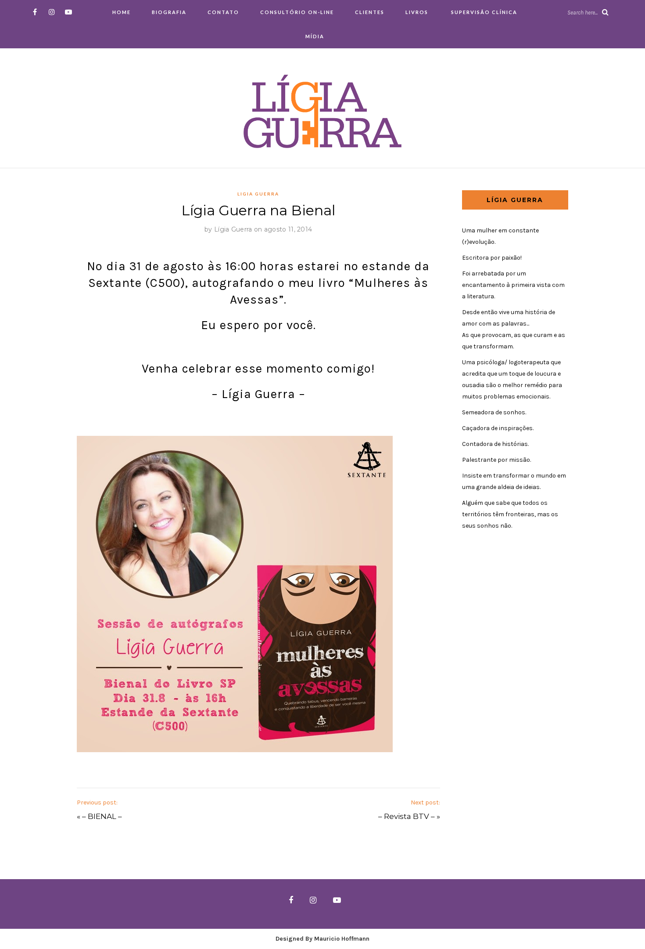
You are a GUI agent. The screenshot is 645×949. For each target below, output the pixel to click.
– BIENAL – (102, 816)
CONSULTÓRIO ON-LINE (297, 12)
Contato (223, 12)
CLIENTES (369, 12)
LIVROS (416, 12)
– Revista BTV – (406, 816)
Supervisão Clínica (483, 12)
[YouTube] (68, 12)
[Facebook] (34, 12)
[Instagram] (51, 12)
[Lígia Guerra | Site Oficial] (322, 111)
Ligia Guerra (258, 193)
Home (121, 12)
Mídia (314, 36)
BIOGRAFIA (169, 12)
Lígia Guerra (233, 229)
